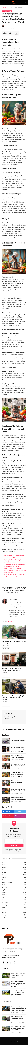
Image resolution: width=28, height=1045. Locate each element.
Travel (3, 917)
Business (4, 867)
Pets (3, 897)
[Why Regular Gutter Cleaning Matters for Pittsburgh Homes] (14, 632)
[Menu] (3, 3)
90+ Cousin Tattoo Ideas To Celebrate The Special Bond (18, 765)
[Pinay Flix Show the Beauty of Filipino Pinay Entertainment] (6, 758)
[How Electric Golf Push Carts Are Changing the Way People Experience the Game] (6, 992)
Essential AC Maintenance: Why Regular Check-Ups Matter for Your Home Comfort (13, 697)
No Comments (6, 28)
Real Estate (5, 900)
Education (4, 870)
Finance (4, 877)
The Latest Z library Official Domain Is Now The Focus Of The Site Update (18, 1008)
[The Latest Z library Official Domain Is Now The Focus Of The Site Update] (6, 1008)
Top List (4, 912)
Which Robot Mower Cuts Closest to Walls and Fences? (18, 975)
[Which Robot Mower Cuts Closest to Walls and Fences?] (6, 975)
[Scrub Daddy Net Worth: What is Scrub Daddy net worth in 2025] (6, 791)
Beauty (3, 865)
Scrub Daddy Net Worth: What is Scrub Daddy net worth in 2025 (18, 791)
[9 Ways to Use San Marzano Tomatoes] (6, 783)
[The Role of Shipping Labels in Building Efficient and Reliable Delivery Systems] (6, 983)
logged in (13, 717)
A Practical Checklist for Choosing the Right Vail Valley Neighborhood (18, 1028)
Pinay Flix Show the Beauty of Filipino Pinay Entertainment (17, 757)
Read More (6, 648)
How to (3, 885)
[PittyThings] (14, 2)
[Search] (25, 3)
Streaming (4, 905)
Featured (4, 875)
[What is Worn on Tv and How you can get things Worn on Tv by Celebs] (6, 749)
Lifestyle (4, 892)
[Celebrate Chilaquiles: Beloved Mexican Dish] (6, 774)
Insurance (4, 887)
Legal (3, 890)
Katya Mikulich (10, 25)
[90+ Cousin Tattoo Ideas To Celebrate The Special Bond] (6, 766)
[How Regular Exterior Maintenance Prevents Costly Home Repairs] (14, 659)
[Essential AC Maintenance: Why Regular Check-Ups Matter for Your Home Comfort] (14, 686)
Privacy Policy (15, 850)
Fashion (4, 872)
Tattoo (3, 907)
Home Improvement (7, 11)
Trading (4, 915)
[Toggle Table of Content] (15, 33)
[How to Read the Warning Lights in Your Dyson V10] (6, 741)
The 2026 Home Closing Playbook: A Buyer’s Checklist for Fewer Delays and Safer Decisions (15, 570)
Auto (3, 862)
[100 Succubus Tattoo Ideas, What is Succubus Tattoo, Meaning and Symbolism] (6, 800)
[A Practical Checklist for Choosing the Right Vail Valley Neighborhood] (6, 1028)
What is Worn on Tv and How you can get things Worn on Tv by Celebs (17, 749)
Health (3, 880)
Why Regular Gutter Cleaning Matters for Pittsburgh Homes (17, 1018)
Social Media (5, 902)
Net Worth (4, 895)
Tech (3, 910)
